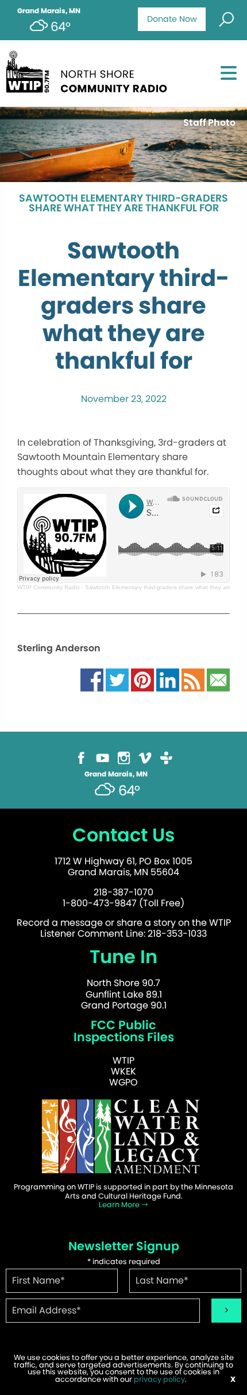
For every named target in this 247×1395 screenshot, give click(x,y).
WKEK (123, 1071)
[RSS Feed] (193, 679)
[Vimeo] (145, 757)
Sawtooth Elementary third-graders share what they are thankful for (123, 204)
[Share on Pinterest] (142, 679)
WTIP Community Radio (48, 587)
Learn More (120, 1204)
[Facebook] (81, 757)
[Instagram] (123, 757)
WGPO (123, 1082)
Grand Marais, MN (48, 10)
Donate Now (172, 19)
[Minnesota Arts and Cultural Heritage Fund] (123, 1136)
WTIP (123, 1060)
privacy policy (159, 1379)
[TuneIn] (166, 757)
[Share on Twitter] (117, 679)
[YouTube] (102, 757)
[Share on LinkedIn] (167, 679)
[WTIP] (90, 69)
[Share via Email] (218, 679)
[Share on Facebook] (91, 679)
